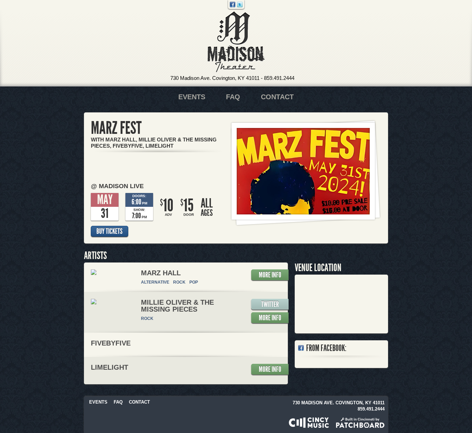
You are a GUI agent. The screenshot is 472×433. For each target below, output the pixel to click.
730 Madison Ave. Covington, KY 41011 (214, 78)
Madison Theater (236, 42)
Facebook (232, 4)
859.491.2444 (279, 78)
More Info (270, 274)
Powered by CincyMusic (309, 422)
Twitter (240, 4)
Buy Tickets (109, 231)
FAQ (233, 97)
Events (191, 97)
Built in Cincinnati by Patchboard (360, 422)
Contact (277, 97)
